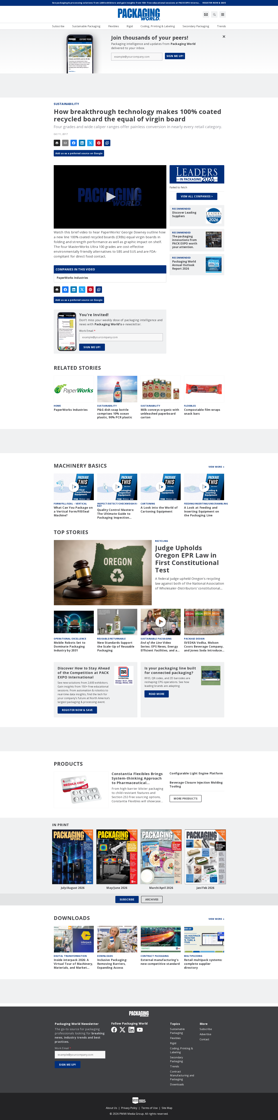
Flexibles (190, 405)
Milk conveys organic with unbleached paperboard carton (160, 413)
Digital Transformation (70, 955)
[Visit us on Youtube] (140, 1029)
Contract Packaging (155, 955)
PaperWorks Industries (72, 278)
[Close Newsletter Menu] (224, 36)
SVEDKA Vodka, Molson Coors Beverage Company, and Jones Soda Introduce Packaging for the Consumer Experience (203, 646)
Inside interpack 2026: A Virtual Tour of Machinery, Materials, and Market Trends (73, 964)
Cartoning (148, 503)
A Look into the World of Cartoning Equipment (159, 509)
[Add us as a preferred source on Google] (107, 143)
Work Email (87, 330)
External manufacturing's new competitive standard (160, 962)
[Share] (73, 143)
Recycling (161, 540)
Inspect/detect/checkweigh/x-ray (117, 504)
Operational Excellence (70, 638)
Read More (156, 694)
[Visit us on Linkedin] (131, 1029)
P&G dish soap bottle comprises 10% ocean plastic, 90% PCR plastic (114, 413)
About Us (111, 1108)
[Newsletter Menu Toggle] (206, 14)
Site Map (167, 1108)
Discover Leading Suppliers (184, 214)
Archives (151, 899)
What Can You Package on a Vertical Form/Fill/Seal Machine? (73, 511)
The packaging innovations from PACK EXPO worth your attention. (184, 242)
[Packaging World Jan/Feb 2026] (205, 856)
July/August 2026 (73, 888)
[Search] (214, 14)
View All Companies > (197, 196)
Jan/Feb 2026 (205, 888)
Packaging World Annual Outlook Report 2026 (184, 265)
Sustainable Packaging (156, 638)
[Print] (57, 143)
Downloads (105, 955)
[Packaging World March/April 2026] (161, 856)
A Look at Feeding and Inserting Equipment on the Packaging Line (201, 511)
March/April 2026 (161, 888)
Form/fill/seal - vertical (70, 503)
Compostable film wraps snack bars (202, 411)
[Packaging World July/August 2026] (72, 856)
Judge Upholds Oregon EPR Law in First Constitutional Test (187, 559)
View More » (216, 466)
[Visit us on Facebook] (114, 1029)
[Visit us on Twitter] (123, 1029)
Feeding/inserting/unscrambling (206, 503)
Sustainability (66, 104)
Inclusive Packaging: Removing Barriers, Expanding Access (112, 963)
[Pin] (99, 143)
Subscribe (127, 899)
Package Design (194, 638)
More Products (185, 798)
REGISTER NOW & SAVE (77, 710)
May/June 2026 (116, 888)
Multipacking (193, 955)
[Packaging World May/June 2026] (116, 856)
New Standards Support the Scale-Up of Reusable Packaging (115, 646)
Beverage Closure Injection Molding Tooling (196, 784)
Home (57, 405)
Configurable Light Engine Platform (196, 773)
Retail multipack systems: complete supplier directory (203, 963)
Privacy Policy (129, 1108)
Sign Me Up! (175, 56)
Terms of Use (149, 1108)
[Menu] (222, 14)
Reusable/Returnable (111, 638)
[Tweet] (90, 143)
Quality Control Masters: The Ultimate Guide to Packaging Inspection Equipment (115, 514)
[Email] (65, 143)
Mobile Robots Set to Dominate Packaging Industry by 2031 (69, 646)
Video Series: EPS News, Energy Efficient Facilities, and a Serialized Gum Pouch (159, 646)
